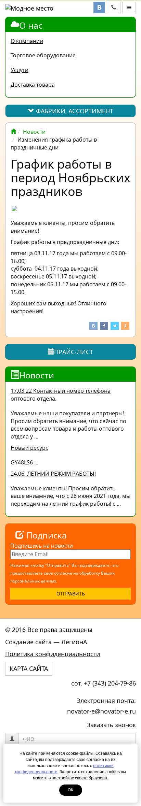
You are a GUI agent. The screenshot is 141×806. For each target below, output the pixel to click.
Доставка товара (33, 84)
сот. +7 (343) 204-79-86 (103, 683)
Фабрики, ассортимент (73, 111)
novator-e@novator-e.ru (101, 711)
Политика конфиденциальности (52, 654)
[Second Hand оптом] (13, 131)
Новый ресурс (29, 447)
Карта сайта (29, 668)
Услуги (19, 70)
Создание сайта (28, 642)
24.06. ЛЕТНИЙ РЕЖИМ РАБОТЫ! (53, 473)
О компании (27, 41)
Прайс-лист (73, 352)
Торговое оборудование (43, 55)
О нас (30, 25)
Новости (34, 131)
